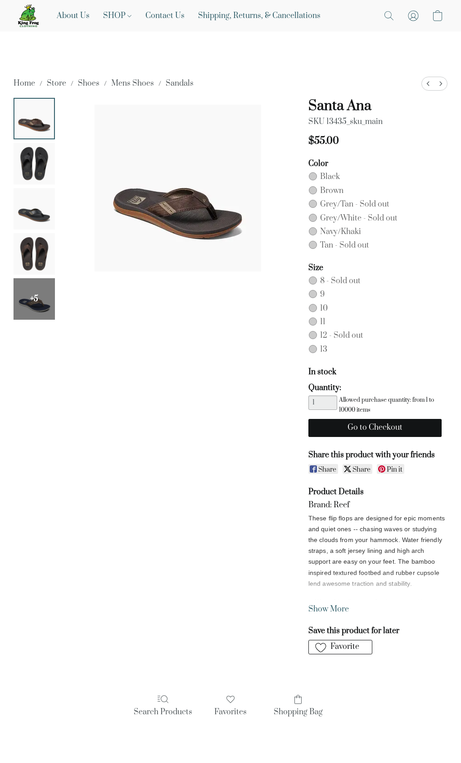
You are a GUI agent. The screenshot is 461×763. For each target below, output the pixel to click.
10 (324, 308)
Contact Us (165, 16)
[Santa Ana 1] (34, 163)
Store (56, 83)
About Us (73, 16)
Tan (344, 245)
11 (322, 322)
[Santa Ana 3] (34, 254)
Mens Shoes (132, 83)
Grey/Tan (354, 204)
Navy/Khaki (340, 232)
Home (24, 83)
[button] (28, 16)
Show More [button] (328, 609)
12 (341, 335)
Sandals (180, 83)
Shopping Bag (298, 712)
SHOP (115, 16)
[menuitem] (428, 83)
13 (323, 349)
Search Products (163, 712)
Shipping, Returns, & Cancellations (259, 16)
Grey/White (359, 218)
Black (330, 177)
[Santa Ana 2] (34, 209)
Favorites (230, 712)
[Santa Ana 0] (34, 118)
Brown (331, 191)
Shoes (88, 83)
